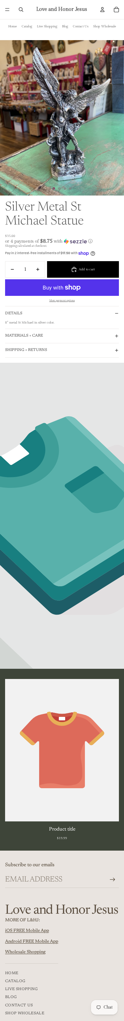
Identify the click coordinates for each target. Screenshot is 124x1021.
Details (13, 313)
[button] (62, 241)
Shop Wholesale (104, 26)
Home (12, 26)
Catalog (27, 26)
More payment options (62, 300)
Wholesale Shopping (25, 952)
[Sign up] (112, 879)
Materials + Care (24, 336)
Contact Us (80, 26)
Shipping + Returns (26, 350)
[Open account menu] (102, 10)
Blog (65, 26)
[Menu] (7, 9)
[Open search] (21, 10)
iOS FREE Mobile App (27, 931)
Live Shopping (47, 26)
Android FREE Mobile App (31, 941)
